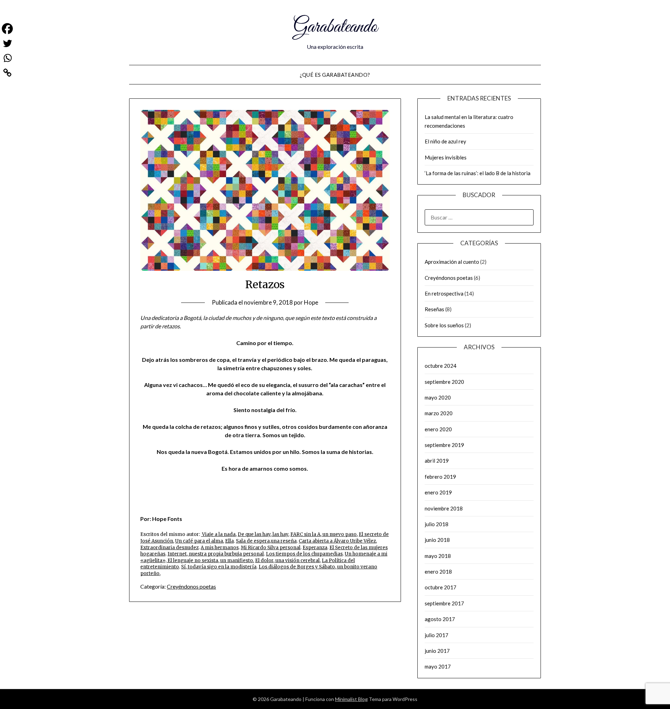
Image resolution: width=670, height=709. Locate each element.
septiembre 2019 (444, 445)
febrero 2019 (440, 476)
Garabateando (335, 27)
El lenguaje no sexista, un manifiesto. (210, 561)
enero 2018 (438, 571)
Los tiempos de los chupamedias (304, 554)
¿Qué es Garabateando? (335, 75)
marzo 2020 (439, 413)
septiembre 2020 (444, 382)
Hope (311, 302)
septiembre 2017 (444, 603)
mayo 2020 (438, 397)
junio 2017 (437, 651)
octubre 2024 (440, 366)
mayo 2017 (438, 666)
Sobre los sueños (444, 325)
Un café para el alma (199, 541)
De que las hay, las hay (263, 534)
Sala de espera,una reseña (266, 541)
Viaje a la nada (218, 534)
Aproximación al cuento (452, 262)
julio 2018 (436, 524)
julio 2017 (436, 635)
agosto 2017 (440, 619)
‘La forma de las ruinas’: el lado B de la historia (477, 173)
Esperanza (315, 548)
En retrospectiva (444, 293)
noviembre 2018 (444, 508)
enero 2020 (438, 429)
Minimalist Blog (351, 699)
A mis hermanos (220, 548)
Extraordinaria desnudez (169, 548)
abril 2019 (437, 460)
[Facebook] (7, 28)
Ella (229, 541)
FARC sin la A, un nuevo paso (323, 534)
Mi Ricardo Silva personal (270, 548)
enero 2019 (438, 492)
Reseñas (434, 309)
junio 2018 (437, 540)
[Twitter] (7, 43)
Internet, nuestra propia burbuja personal (216, 554)
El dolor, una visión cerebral (287, 561)
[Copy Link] (7, 72)
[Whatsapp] (7, 58)
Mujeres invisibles (446, 157)
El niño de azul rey (445, 141)
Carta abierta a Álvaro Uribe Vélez (337, 541)
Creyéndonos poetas (191, 586)
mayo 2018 (438, 556)
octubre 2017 (440, 587)
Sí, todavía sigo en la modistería (218, 567)
